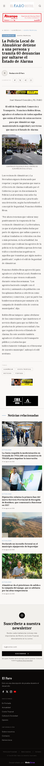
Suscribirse (20, 653)
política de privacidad (25, 661)
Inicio (6, 30)
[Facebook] (15, 80)
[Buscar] (40, 6)
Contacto (6, 736)
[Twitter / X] (20, 80)
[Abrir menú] (4, 6)
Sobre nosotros (8, 732)
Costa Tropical (8, 711)
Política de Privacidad (10, 752)
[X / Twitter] (7, 691)
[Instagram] (11, 691)
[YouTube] (15, 691)
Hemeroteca (7, 740)
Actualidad (6, 707)
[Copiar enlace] (31, 80)
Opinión (5, 720)
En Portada (6, 703)
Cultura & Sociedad (10, 716)
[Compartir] (26, 80)
